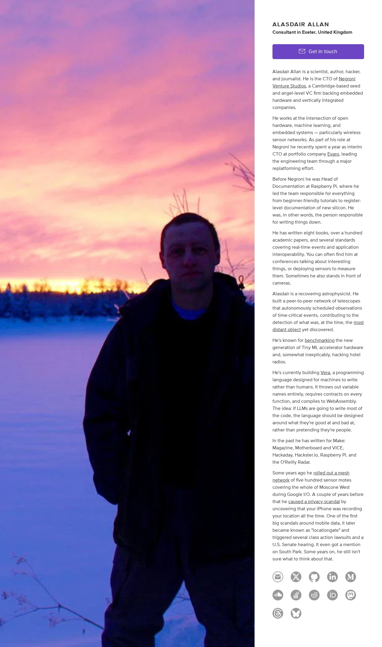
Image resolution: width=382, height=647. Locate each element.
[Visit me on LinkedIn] (332, 579)
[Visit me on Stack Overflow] (296, 597)
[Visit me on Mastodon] (350, 597)
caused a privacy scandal (314, 501)
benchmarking (320, 340)
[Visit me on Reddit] (314, 597)
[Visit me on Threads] (277, 615)
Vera (325, 372)
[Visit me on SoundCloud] (277, 597)
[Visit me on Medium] (350, 579)
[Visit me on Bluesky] (296, 615)
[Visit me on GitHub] (314, 579)
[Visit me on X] (296, 579)
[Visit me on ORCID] (332, 597)
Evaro (333, 154)
